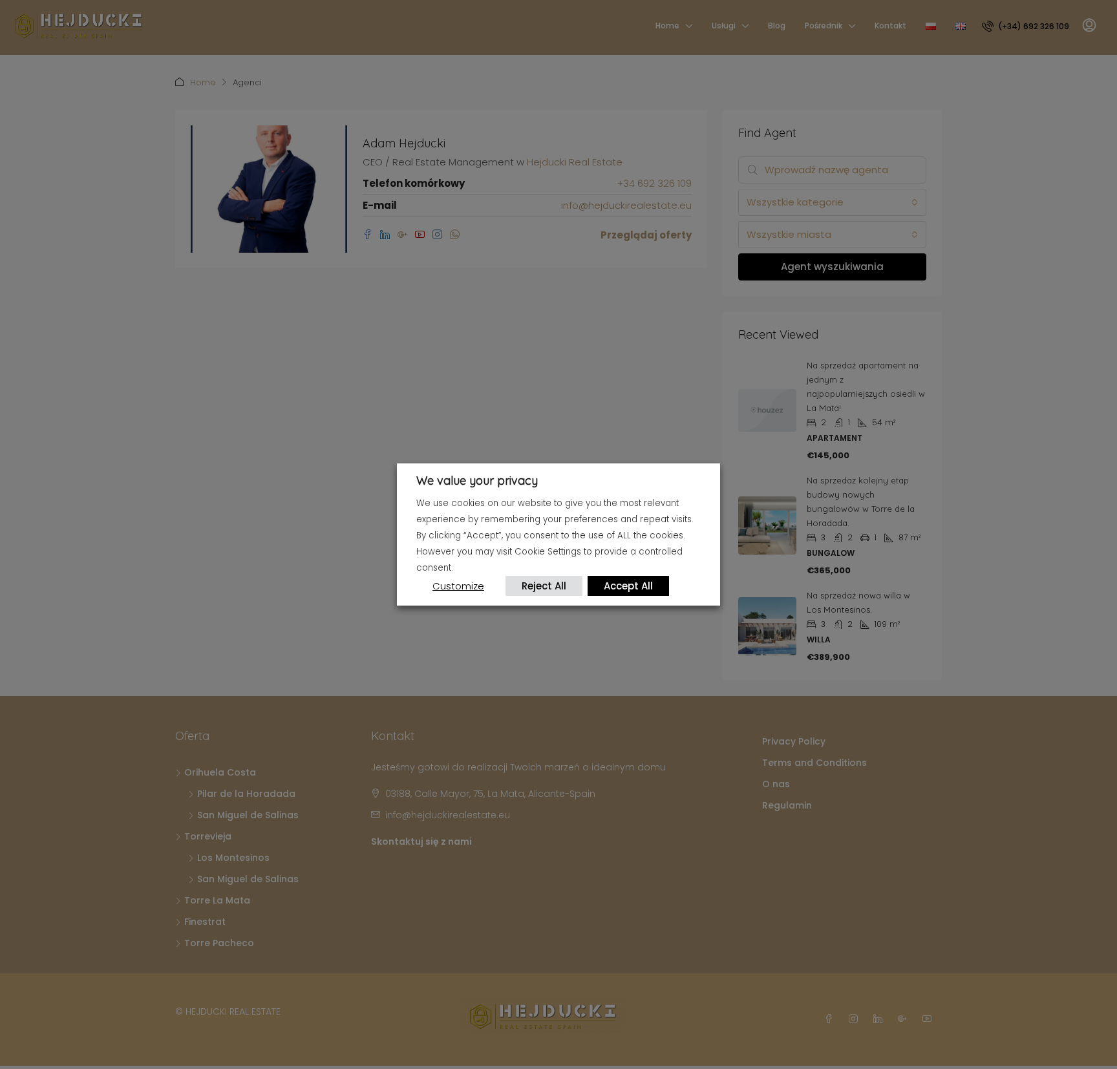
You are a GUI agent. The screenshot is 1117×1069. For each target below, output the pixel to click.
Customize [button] (458, 586)
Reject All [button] (544, 586)
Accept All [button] (628, 586)
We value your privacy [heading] (477, 480)
